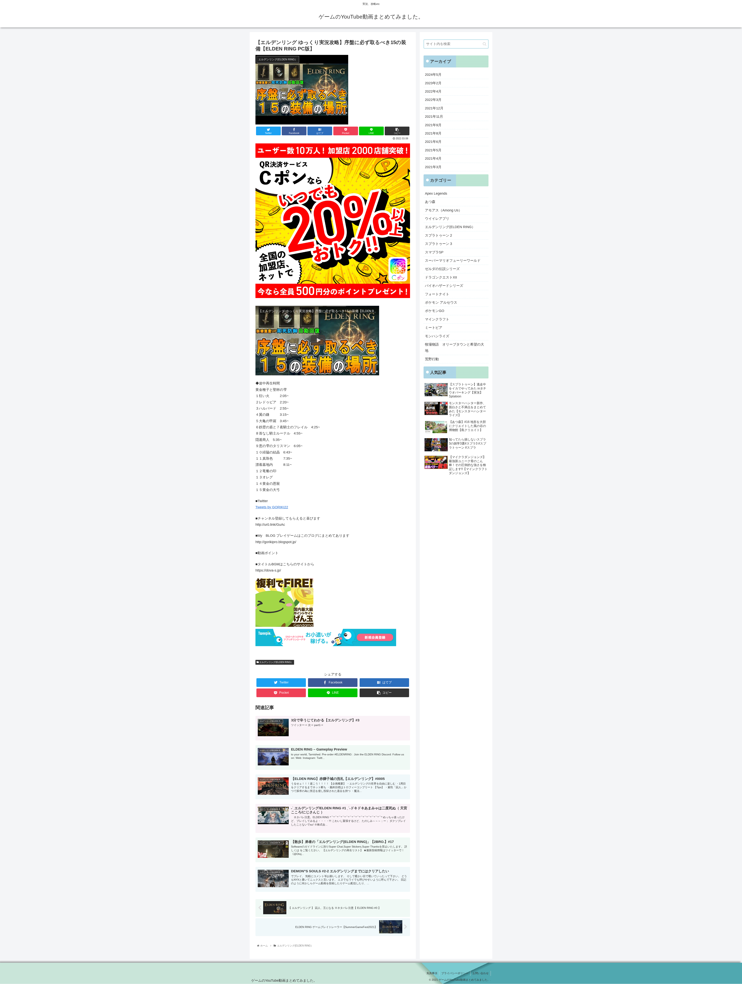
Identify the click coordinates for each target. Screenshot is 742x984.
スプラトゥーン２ (439, 235)
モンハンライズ (437, 336)
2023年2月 (433, 83)
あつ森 (430, 202)
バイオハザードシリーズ (444, 286)
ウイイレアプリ (437, 219)
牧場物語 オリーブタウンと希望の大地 (454, 347)
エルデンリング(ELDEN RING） (276, 662)
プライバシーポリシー (454, 973)
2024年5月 (433, 75)
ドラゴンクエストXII (441, 277)
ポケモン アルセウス (441, 302)
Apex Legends (436, 193)
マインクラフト (437, 319)
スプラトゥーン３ (439, 244)
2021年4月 (433, 158)
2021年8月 (433, 133)
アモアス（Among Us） (443, 210)
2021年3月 (433, 167)
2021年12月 (434, 108)
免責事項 (431, 973)
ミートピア (433, 328)
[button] (484, 44)
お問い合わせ (480, 973)
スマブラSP (434, 252)
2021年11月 (434, 116)
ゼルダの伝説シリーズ (442, 269)
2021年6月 (433, 142)
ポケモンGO (434, 311)
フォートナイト (437, 294)
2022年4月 (433, 91)
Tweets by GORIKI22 (271, 507)
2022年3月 (433, 100)
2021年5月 (433, 150)
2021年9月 (433, 125)
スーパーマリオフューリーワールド (453, 260)
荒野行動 (432, 359)
